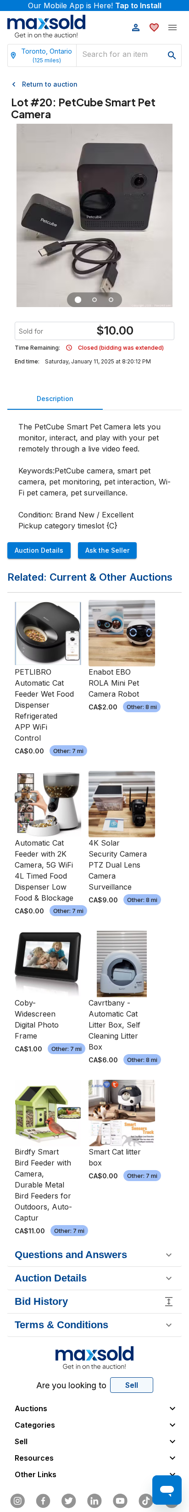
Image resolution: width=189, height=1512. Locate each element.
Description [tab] (55, 398)
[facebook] (43, 1501)
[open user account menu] (136, 27)
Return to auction (50, 84)
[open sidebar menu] (172, 27)
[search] (172, 55)
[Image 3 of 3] (111, 299)
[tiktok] (146, 1501)
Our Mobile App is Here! (94, 5)
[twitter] (69, 1501)
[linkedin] (94, 1501)
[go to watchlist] (154, 27)
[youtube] (120, 1501)
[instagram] (17, 1501)
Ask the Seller (107, 550)
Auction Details (39, 550)
